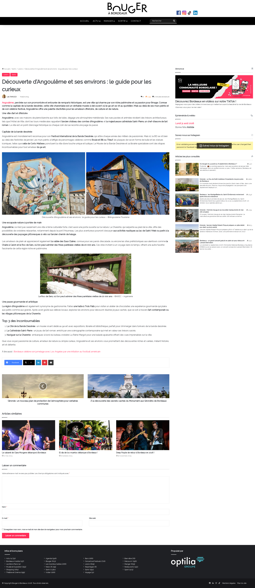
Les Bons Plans (12, 564)
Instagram (184, 13)
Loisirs (20, 69)
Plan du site (241, 583)
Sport (126, 570)
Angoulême (8, 102)
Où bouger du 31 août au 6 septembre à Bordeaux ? (218, 164)
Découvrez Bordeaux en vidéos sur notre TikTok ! (205, 101)
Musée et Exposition (14, 567)
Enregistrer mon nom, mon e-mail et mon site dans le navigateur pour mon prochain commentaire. (43, 529)
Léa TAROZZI (12, 97)
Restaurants (129, 567)
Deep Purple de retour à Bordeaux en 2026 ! (135, 453)
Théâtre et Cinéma (13, 572)
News (48, 567)
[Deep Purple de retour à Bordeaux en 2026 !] (142, 435)
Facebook (179, 13)
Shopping (10, 570)
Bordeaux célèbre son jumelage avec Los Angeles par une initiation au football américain (57, 351)
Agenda (49, 558)
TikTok (190, 13)
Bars (87, 558)
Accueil (84, 21)
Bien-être (128, 558)
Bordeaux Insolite (13, 561)
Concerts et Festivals (93, 561)
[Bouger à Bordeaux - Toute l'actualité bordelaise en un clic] (127, 8)
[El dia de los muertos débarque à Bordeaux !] (85, 435)
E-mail (5, 518)
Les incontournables (54, 564)
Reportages (89, 567)
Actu (96, 21)
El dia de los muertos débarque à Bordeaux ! (78, 453)
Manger (108, 21)
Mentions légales (228, 583)
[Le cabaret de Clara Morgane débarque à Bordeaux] (28, 435)
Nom (4, 507)
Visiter (48, 572)
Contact (136, 21)
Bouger (49, 561)
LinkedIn (195, 13)
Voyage (88, 572)
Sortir (122, 21)
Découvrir (128, 561)
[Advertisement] (127, 47)
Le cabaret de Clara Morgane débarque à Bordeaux (24, 453)
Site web (92, 518)
